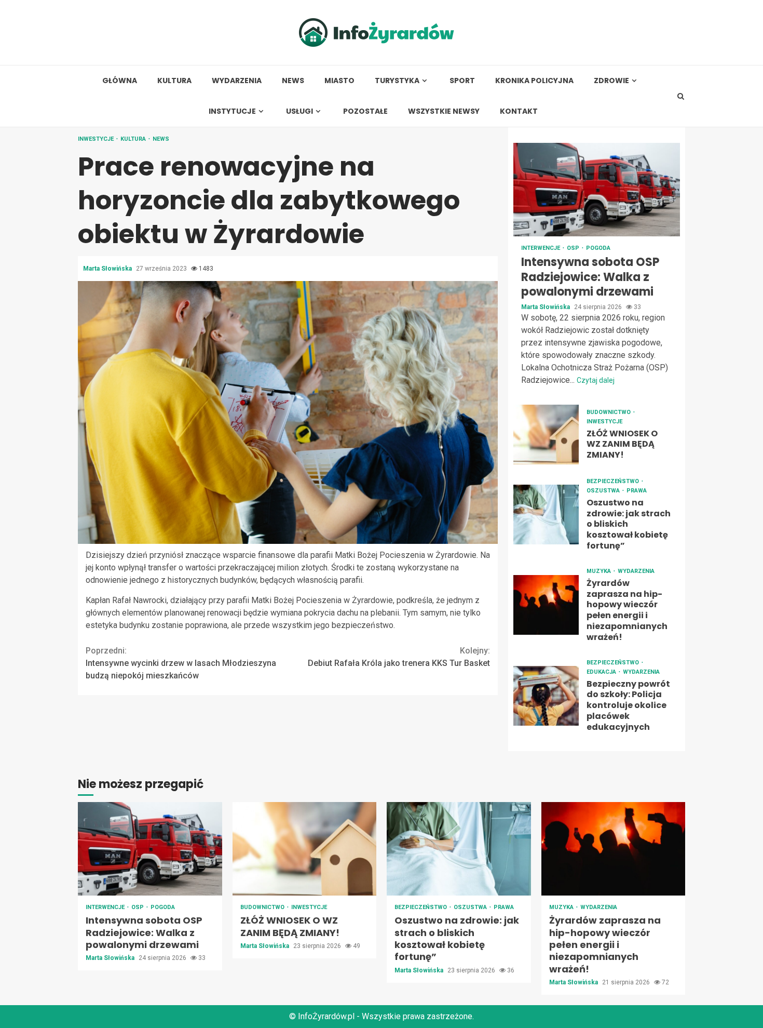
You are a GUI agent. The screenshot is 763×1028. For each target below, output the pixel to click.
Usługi (299, 111)
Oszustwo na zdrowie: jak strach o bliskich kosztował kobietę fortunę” (546, 514)
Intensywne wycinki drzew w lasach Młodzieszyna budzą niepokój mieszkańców (181, 663)
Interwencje (541, 248)
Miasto (339, 81)
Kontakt (519, 111)
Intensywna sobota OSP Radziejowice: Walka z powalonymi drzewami (596, 189)
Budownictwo (609, 412)
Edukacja (602, 672)
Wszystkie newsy (444, 111)
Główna (119, 81)
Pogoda (598, 248)
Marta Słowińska (108, 268)
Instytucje (232, 111)
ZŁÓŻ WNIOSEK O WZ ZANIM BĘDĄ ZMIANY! (546, 434)
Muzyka (599, 571)
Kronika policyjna (534, 81)
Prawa (636, 490)
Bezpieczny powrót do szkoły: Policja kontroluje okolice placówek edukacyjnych (546, 696)
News (293, 81)
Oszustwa (604, 490)
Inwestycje (96, 139)
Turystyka (397, 81)
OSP (574, 248)
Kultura (174, 81)
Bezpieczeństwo (614, 481)
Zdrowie (611, 81)
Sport (462, 81)
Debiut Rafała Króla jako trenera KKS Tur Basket (399, 657)
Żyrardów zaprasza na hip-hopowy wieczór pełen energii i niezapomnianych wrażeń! (546, 605)
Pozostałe (365, 111)
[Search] (680, 96)
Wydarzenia (237, 81)
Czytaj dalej (596, 380)
